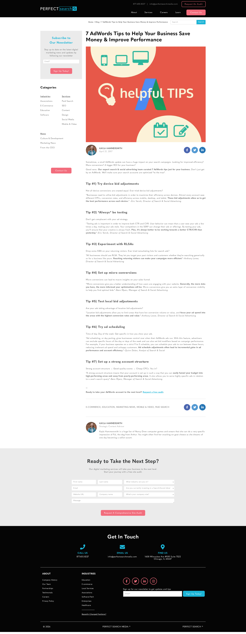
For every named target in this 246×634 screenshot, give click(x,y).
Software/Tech (88, 597)
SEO (64, 106)
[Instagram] (153, 581)
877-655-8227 (139, 4)
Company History (49, 580)
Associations (46, 101)
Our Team (46, 584)
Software (44, 115)
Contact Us (196, 13)
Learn (178, 13)
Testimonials (47, 593)
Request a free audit (153, 392)
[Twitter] (202, 150)
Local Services (88, 589)
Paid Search (162, 407)
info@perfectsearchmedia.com (164, 4)
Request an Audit (194, 4)
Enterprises (86, 601)
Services (148, 13)
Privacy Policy (48, 601)
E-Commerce (93, 407)
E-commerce (87, 584)
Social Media (68, 120)
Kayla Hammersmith (110, 149)
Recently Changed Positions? (94, 614)
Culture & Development (51, 139)
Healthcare (86, 605)
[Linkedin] (195, 150)
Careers (164, 13)
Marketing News (125, 407)
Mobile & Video (145, 407)
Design (65, 115)
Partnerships (47, 589)
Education (108, 407)
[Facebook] (187, 150)
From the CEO (47, 148)
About (134, 13)
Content (66, 110)
